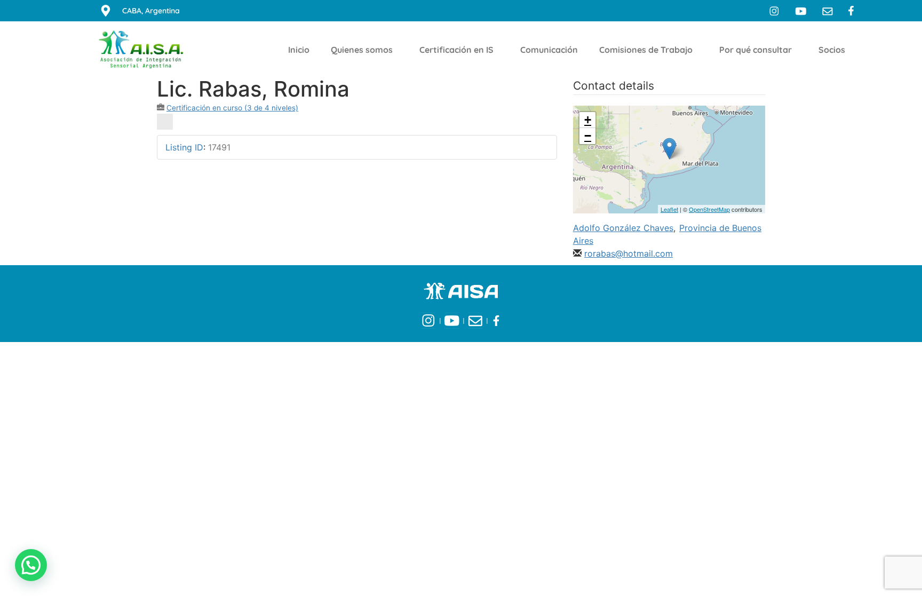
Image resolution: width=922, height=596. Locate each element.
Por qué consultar (755, 49)
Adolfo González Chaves (623, 227)
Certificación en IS (456, 49)
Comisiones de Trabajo (646, 49)
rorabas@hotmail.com (628, 253)
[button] (31, 565)
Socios (831, 49)
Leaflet (669, 209)
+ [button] (587, 119)
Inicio (298, 49)
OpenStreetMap (709, 209)
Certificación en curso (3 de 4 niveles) (232, 108)
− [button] (587, 135)
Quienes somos (362, 49)
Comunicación (549, 49)
